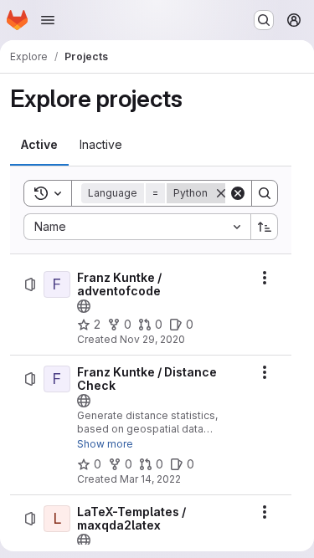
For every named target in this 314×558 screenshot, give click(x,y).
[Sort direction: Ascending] (264, 226)
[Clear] (238, 193)
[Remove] (221, 193)
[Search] (264, 193)
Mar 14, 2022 (150, 479)
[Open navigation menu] (47, 20)
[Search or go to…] (264, 20)
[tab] (39, 145)
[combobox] (136, 226)
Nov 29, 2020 (152, 339)
